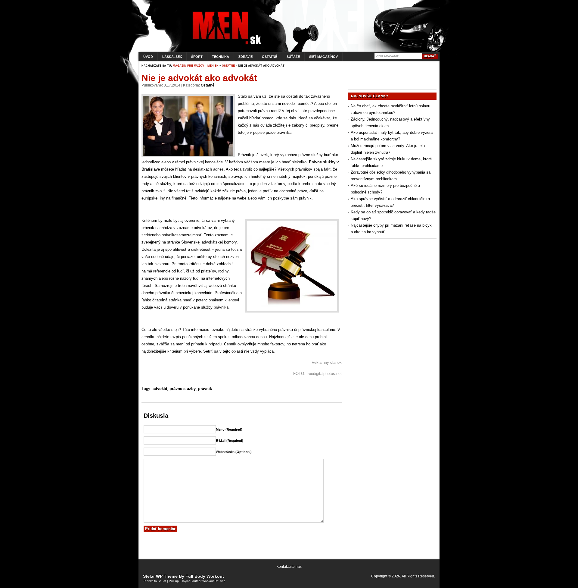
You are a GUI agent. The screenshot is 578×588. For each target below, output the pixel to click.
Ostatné (269, 56)
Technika (220, 56)
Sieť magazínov (323, 56)
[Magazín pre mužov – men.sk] (225, 44)
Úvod (148, 56)
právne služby (182, 388)
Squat (162, 581)
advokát (160, 388)
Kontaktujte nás (289, 566)
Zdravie (245, 56)
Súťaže (293, 56)
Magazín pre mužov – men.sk (196, 65)
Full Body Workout (204, 576)
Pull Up (174, 581)
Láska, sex (172, 56)
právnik (205, 388)
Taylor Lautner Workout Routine (203, 581)
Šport (197, 56)
